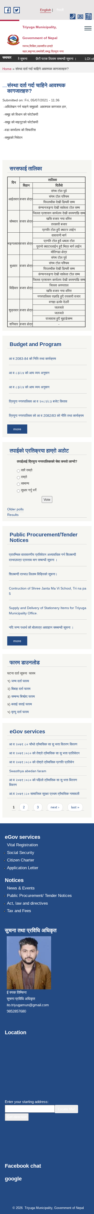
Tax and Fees (19, 911)
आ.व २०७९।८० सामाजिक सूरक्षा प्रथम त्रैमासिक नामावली (44, 794)
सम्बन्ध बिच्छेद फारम (23, 696)
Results (13, 515)
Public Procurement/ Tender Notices (39, 895)
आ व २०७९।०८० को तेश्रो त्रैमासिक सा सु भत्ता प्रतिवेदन (44, 753)
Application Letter (22, 868)
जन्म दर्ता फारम (20, 681)
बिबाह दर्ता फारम (20, 689)
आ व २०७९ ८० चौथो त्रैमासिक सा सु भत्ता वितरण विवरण (43, 744)
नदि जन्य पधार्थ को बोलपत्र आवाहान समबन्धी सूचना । (41, 627)
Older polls (15, 509)
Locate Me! (66, 1109)
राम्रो (24, 477)
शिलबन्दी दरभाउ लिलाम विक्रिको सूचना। (33, 574)
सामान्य (25, 483)
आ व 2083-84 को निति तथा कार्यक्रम (32, 359)
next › (55, 807)
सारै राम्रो (26, 470)
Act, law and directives (27, 903)
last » (75, 807)
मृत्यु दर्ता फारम (20, 712)
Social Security (20, 852)
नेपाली (60, 10)
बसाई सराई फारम (21, 704)
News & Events (21, 888)
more (17, 429)
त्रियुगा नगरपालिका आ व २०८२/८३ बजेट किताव (38, 401)
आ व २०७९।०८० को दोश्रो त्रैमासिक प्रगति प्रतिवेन (41, 762)
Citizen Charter (20, 860)
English (45, 10)
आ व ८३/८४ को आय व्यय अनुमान (29, 373)
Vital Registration (22, 845)
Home (7, 69)
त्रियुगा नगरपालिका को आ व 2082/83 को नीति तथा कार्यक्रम (46, 415)
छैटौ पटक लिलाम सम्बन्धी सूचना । (53, 59)
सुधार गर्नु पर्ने (28, 490)
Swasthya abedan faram (27, 771)
